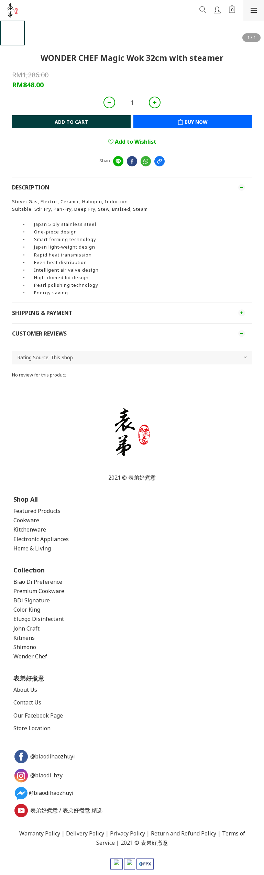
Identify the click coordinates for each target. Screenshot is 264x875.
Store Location (32, 728)
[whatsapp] (146, 161)
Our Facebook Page (38, 715)
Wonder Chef (30, 656)
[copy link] (159, 161)
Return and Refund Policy (183, 833)
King (34, 609)
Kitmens (24, 638)
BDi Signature (31, 600)
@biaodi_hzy (46, 775)
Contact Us (27, 702)
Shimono (24, 647)
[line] (118, 161)
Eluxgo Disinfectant (38, 619)
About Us (25, 689)
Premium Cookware (38, 591)
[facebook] (132, 161)
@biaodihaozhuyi (53, 756)
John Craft (26, 628)
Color (20, 609)
